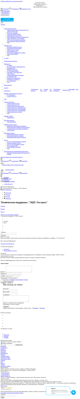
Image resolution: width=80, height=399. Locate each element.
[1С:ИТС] (17, 86)
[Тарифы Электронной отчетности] (17, 92)
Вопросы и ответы (6, 366)
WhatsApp (8, 198)
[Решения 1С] (17, 62)
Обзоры (3, 364)
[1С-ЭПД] (17, 57)
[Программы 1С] (17, 83)
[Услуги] (17, 139)
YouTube (7, 196)
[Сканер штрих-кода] (17, 100)
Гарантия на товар (5, 359)
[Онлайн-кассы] (17, 44)
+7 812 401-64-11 (5, 12)
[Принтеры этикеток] (17, 131)
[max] (16, 20)
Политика (3, 352)
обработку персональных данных (19, 279)
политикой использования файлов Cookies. (12, 393)
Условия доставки (5, 357)
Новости (3, 349)
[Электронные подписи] (17, 27)
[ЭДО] (17, 98)
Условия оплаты (5, 356)
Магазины (3, 350)
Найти (2, 397)
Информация (4, 353)
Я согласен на (15, 279)
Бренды (3, 363)
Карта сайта (4, 386)
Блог (2, 362)
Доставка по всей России (7, 243)
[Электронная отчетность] (17, 59)
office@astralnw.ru (7, 189)
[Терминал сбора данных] (17, 123)
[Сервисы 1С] (17, 89)
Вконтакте (8, 193)
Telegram (7, 194)
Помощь (3, 354)
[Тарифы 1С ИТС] (17, 115)
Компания (3, 346)
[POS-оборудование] (17, 119)
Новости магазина (7, 343)
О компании (4, 347)
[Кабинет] (1, 159)
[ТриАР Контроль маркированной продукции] (17, 150)
